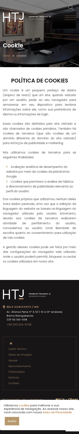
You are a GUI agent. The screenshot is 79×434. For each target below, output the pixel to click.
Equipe (13, 360)
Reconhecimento (20, 366)
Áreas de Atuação (20, 354)
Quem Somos (18, 349)
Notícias (14, 377)
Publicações (17, 371)
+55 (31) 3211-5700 (19, 324)
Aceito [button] (12, 421)
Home (6, 56)
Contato (14, 383)
